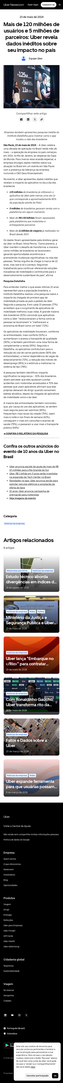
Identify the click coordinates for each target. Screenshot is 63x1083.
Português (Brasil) (16, 1028)
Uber (7, 816)
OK (55, 1075)
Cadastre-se (48, 5)
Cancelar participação (37, 1075)
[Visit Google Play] (13, 1046)
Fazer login (33, 5)
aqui (33, 1067)
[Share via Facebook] (21, 119)
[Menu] (59, 4)
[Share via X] (35, 119)
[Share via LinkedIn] (28, 119)
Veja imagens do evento (22, 498)
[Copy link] (42, 119)
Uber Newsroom (14, 4)
